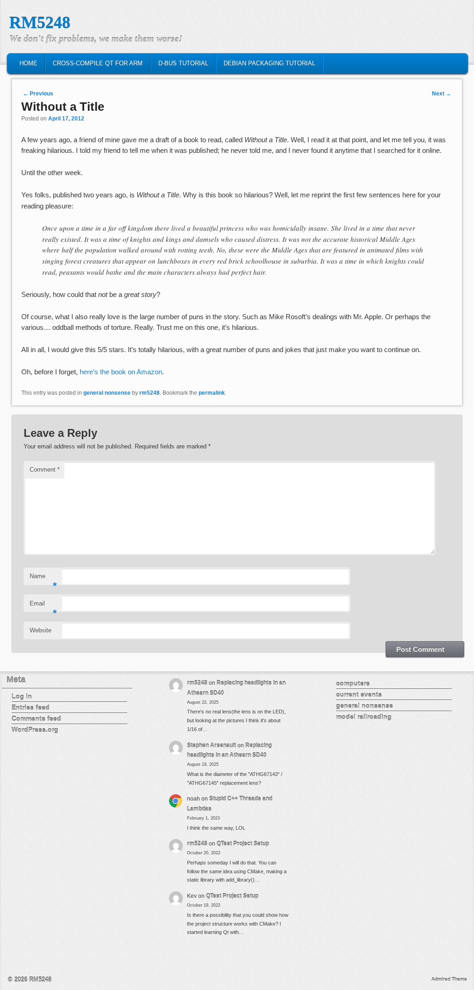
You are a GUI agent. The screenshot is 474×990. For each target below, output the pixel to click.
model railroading (364, 716)
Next (441, 93)
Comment (45, 469)
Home (28, 63)
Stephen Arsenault (211, 745)
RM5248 (39, 22)
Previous (38, 93)
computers (353, 683)
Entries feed (31, 707)
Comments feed (36, 718)
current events (359, 694)
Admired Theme (449, 979)
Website (40, 630)
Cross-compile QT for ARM (98, 63)
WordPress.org (35, 729)
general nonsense (107, 393)
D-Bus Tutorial (183, 63)
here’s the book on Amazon (121, 372)
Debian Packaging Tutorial (269, 63)
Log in (22, 696)
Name (43, 579)
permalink (212, 393)
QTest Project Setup (243, 843)
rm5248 (149, 393)
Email (43, 606)
